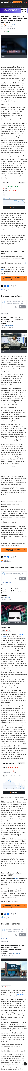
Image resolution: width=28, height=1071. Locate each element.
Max (20, 195)
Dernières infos (6, 6)
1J (3, 195)
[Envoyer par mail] (15, 286)
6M (11, 195)
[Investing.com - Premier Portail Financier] (8, 2)
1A (14, 195)
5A (16, 195)
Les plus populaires (17, 6)
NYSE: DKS (20, 995)
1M (8, 195)
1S (6, 195)
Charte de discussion (6, 310)
